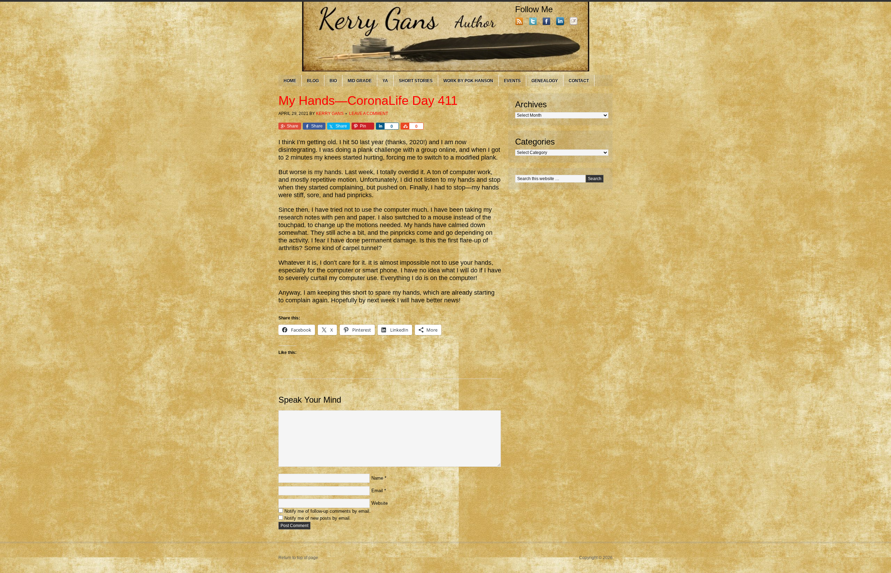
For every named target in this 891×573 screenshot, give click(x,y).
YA (385, 80)
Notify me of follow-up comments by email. (327, 511)
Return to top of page (298, 557)
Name (377, 478)
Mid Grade (360, 80)
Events (512, 80)
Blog (313, 80)
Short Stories (416, 80)
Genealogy (544, 80)
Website (379, 503)
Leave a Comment (368, 113)
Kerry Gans (330, 113)
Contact (579, 80)
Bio (333, 80)
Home (290, 80)
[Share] (380, 126)
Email (377, 490)
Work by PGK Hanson (468, 80)
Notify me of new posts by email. (317, 518)
